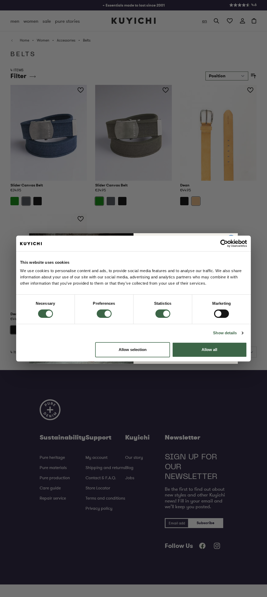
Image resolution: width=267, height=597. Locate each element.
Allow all (209, 349)
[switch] (104, 313)
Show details (225, 333)
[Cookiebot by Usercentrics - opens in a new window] (224, 243)
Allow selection (133, 349)
